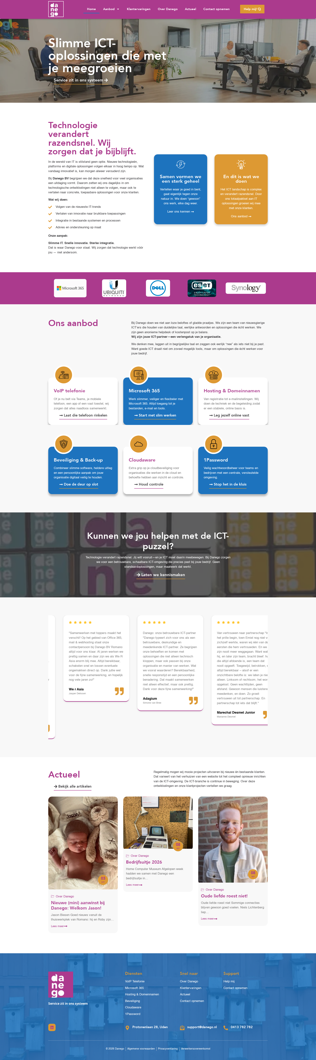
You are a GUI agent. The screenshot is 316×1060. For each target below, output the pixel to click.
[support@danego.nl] (182, 1028)
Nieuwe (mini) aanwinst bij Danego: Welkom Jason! (78, 905)
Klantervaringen (139, 9)
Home (91, 9)
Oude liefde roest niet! (224, 896)
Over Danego (168, 9)
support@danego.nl (202, 1027)
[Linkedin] (52, 1027)
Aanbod (109, 9)
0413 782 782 (242, 1027)
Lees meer (57, 926)
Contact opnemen (216, 9)
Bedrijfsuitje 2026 (144, 862)
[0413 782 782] (225, 1028)
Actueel (190, 9)
